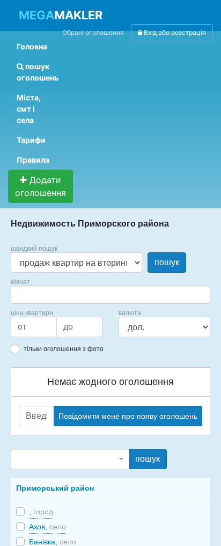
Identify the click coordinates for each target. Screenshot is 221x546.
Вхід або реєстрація (174, 32)
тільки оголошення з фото (64, 349)
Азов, (47, 526)
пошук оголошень (37, 72)
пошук (166, 262)
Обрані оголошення (93, 32)
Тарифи (31, 139)
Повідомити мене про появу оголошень (127, 416)
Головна (32, 46)
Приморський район (55, 488)
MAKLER (60, 15)
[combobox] (110, 295)
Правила (33, 159)
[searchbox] (30, 294)
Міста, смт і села (29, 109)
